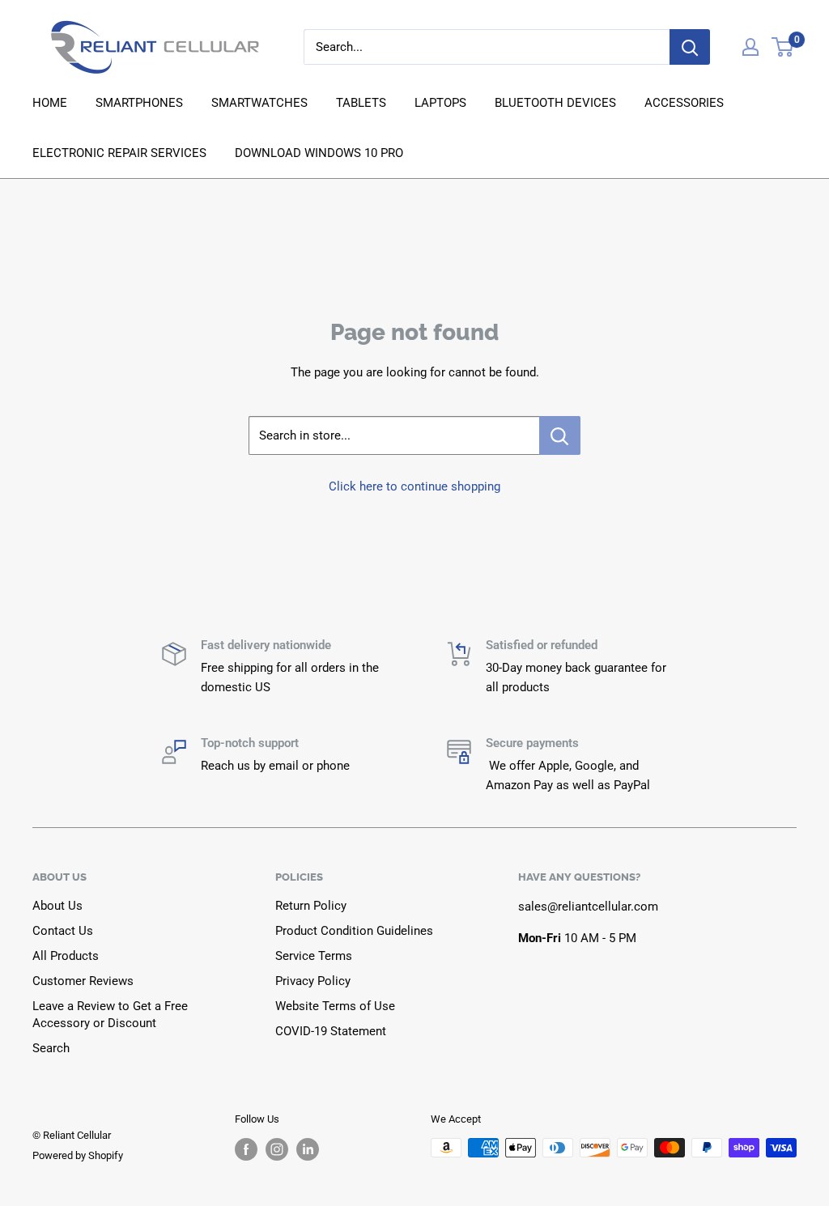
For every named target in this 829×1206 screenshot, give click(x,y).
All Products (65, 956)
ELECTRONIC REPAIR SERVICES (119, 153)
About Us (57, 905)
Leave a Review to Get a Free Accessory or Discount (110, 1014)
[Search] (690, 47)
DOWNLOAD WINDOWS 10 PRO (319, 153)
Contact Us (62, 931)
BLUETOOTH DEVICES (555, 103)
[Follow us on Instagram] (277, 1149)
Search (51, 1048)
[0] (783, 47)
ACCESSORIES (684, 103)
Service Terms (313, 956)
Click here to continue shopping (414, 486)
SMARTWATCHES (259, 103)
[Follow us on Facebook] (246, 1149)
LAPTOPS (440, 103)
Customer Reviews (83, 981)
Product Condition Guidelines (354, 931)
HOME (49, 103)
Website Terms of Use (335, 1006)
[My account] (750, 47)
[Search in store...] (559, 435)
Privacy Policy (313, 981)
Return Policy (310, 905)
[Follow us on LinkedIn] (307, 1149)
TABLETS (361, 103)
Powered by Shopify (77, 1155)
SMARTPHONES (139, 103)
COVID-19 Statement (330, 1031)
